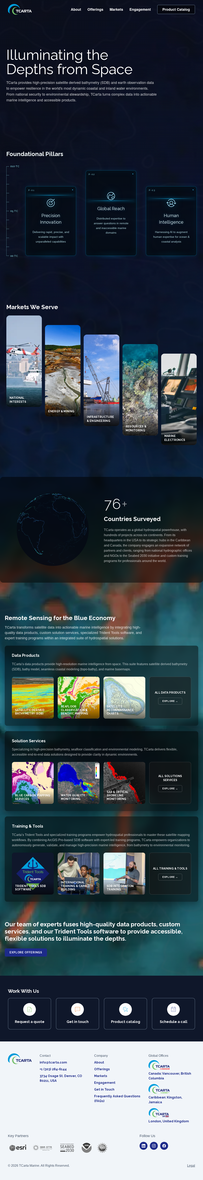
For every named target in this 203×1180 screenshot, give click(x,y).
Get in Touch (104, 1089)
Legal (191, 1165)
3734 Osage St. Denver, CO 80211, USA (61, 1078)
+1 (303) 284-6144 (53, 1069)
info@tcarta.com (53, 1062)
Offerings (95, 9)
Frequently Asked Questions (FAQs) (117, 1098)
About (76, 9)
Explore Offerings (26, 952)
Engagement (140, 9)
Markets (116, 9)
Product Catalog (176, 9)
